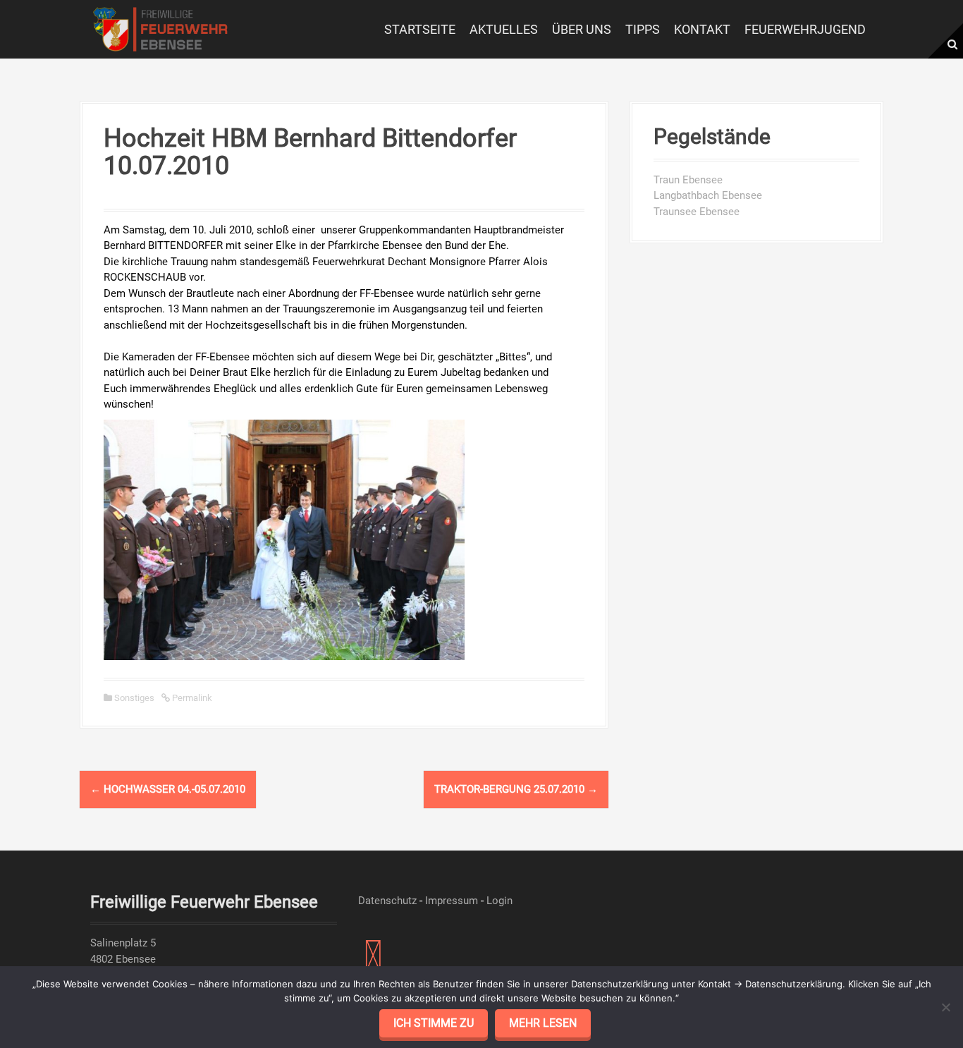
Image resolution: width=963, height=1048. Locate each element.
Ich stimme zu (433, 1023)
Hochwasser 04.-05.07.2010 (167, 789)
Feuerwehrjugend (805, 29)
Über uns (581, 29)
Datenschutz (387, 900)
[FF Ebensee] (160, 28)
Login (499, 900)
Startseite (419, 29)
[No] (945, 1007)
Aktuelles (504, 29)
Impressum (451, 900)
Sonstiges (134, 698)
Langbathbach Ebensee (708, 195)
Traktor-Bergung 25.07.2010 (516, 789)
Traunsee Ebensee (697, 211)
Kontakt (702, 29)
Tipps (642, 29)
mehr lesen (543, 1023)
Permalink (191, 698)
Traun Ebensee (688, 179)
